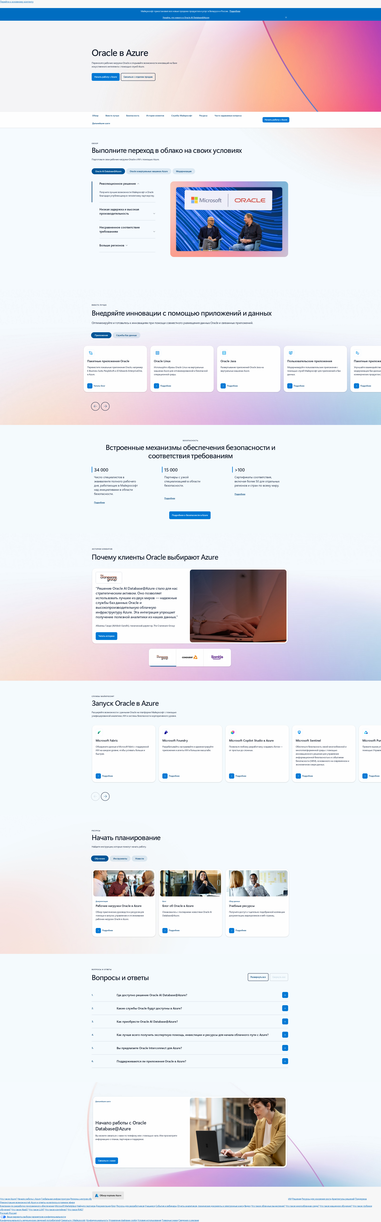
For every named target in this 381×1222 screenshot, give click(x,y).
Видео (247, 1205)
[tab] (108, 171)
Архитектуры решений (343, 1198)
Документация (103, 1205)
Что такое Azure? (8, 1198)
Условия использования (149, 1220)
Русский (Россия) (8, 1213)
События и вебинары (166, 1205)
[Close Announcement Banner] (285, 17)
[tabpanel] (190, 228)
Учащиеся (150, 1205)
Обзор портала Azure (110, 1195)
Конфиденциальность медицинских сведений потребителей (30, 1220)
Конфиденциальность (97, 1220)
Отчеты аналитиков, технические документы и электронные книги (210, 1205)
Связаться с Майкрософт (73, 1220)
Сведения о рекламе (188, 1220)
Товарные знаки (170, 1220)
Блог (113, 1205)
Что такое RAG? (75, 1209)
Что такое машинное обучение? (336, 1205)
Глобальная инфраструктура (55, 1198)
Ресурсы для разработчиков (130, 1205)
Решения (296, 1198)
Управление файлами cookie (123, 1220)
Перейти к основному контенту (16, 1)
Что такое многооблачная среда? (302, 1205)
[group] (182, 369)
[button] (162, 657)
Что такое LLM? (36, 1209)
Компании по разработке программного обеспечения (27, 1205)
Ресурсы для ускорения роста (316, 1198)
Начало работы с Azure (29, 1198)
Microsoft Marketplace (65, 1205)
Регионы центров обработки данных (88, 1198)
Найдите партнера (86, 1205)
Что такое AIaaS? (19, 1209)
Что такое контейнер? (56, 1209)
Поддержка (361, 1198)
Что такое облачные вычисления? (268, 1205)
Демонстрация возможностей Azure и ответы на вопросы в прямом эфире (37, 1202)
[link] (95, 116)
